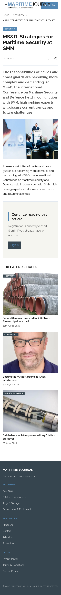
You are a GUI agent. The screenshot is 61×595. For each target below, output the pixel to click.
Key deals (8, 491)
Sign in (15, 245)
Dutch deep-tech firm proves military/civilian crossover (29, 437)
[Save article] (48, 58)
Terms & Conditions (13, 565)
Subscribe (8, 543)
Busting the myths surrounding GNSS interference (24, 378)
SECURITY (10, 29)
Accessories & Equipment (17, 509)
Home (6, 15)
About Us (8, 524)
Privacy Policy (10, 558)
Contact (7, 531)
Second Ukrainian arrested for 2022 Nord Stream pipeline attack (26, 320)
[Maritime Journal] (30, 5)
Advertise (8, 537)
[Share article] (55, 58)
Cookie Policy (10, 571)
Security (18, 15)
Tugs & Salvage (11, 503)
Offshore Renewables (14, 497)
